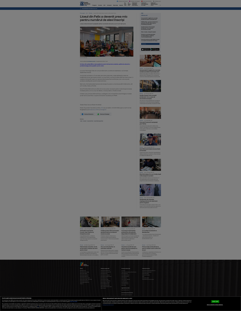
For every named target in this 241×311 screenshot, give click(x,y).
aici (38, 306)
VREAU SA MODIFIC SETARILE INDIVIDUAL (215, 304)
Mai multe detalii (73, 301)
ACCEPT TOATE (215, 301)
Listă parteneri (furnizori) (108, 304)
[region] (120, 303)
